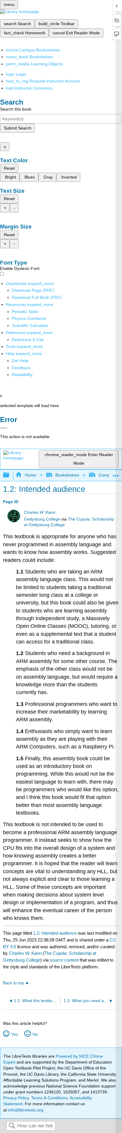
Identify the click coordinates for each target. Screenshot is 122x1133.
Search (12, 1126)
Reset (9, 168)
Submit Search (17, 128)
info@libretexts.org (25, 1110)
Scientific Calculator (30, 325)
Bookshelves (67, 475)
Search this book (15, 109)
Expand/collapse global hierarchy (10, 475)
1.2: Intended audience (55, 933)
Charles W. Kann (39, 512)
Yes (14, 1034)
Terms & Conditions (49, 1097)
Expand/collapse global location (116, 473)
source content (64, 959)
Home (30, 475)
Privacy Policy (16, 1097)
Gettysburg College (42, 519)
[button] (21, 367)
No (35, 1034)
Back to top (13, 983)
